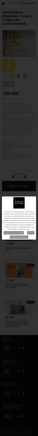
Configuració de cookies (19, 237)
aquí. (29, 229)
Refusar (30, 233)
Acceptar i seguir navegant (14, 233)
